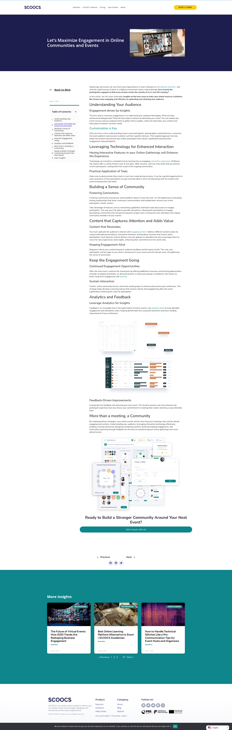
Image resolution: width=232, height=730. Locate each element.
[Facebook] (158, 705)
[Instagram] (163, 705)
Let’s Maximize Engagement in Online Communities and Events (85, 42)
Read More (54, 644)
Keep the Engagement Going (63, 139)
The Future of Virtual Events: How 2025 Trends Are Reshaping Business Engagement (68, 636)
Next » (130, 657)
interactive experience (160, 161)
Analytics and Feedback (63, 143)
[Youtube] (153, 705)
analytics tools (158, 308)
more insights (59, 158)
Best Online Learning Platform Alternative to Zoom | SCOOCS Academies (116, 634)
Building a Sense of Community (62, 130)
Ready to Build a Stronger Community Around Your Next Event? (64, 153)
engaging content (138, 232)
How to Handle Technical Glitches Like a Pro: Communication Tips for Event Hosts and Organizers (162, 636)
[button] (76, 112)
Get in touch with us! (136, 529)
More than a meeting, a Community (63, 147)
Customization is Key (103, 128)
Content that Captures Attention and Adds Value (64, 134)
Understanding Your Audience (62, 120)
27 (124, 657)
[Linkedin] (143, 705)
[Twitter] (148, 705)
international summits (165, 87)
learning (123, 276)
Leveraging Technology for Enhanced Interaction (65, 125)
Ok (175, 726)
